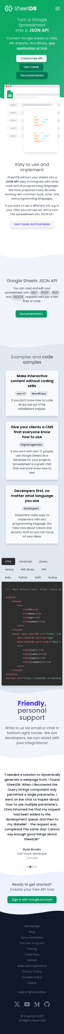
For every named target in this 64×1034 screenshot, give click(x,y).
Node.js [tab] (52, 577)
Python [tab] (23, 577)
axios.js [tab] (9, 569)
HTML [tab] (8, 561)
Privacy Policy (32, 971)
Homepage (32, 926)
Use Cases (31, 67)
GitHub (32, 960)
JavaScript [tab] (25, 561)
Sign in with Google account (32, 900)
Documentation (32, 75)
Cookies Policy (32, 977)
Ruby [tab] (8, 577)
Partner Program (32, 943)
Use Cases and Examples (32, 224)
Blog (32, 932)
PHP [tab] (44, 569)
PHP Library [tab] (27, 569)
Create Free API (31, 58)
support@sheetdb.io (32, 992)
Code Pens (32, 954)
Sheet (25, 8)
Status (32, 983)
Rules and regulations (32, 966)
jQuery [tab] (43, 561)
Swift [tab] (38, 577)
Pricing (32, 949)
